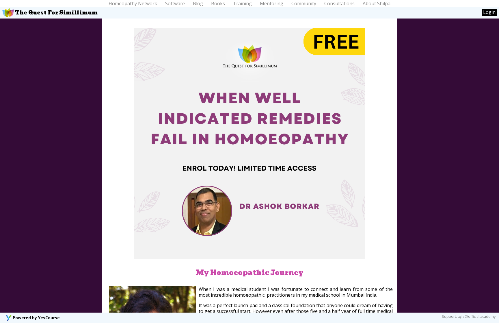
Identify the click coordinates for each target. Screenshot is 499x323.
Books (218, 3)
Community (303, 3)
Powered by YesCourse (36, 317)
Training (242, 3)
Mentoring (271, 3)
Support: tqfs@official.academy (469, 316)
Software (175, 3)
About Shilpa (376, 3)
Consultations (339, 3)
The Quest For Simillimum (56, 12)
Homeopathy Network (133, 3)
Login (489, 12)
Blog (198, 3)
